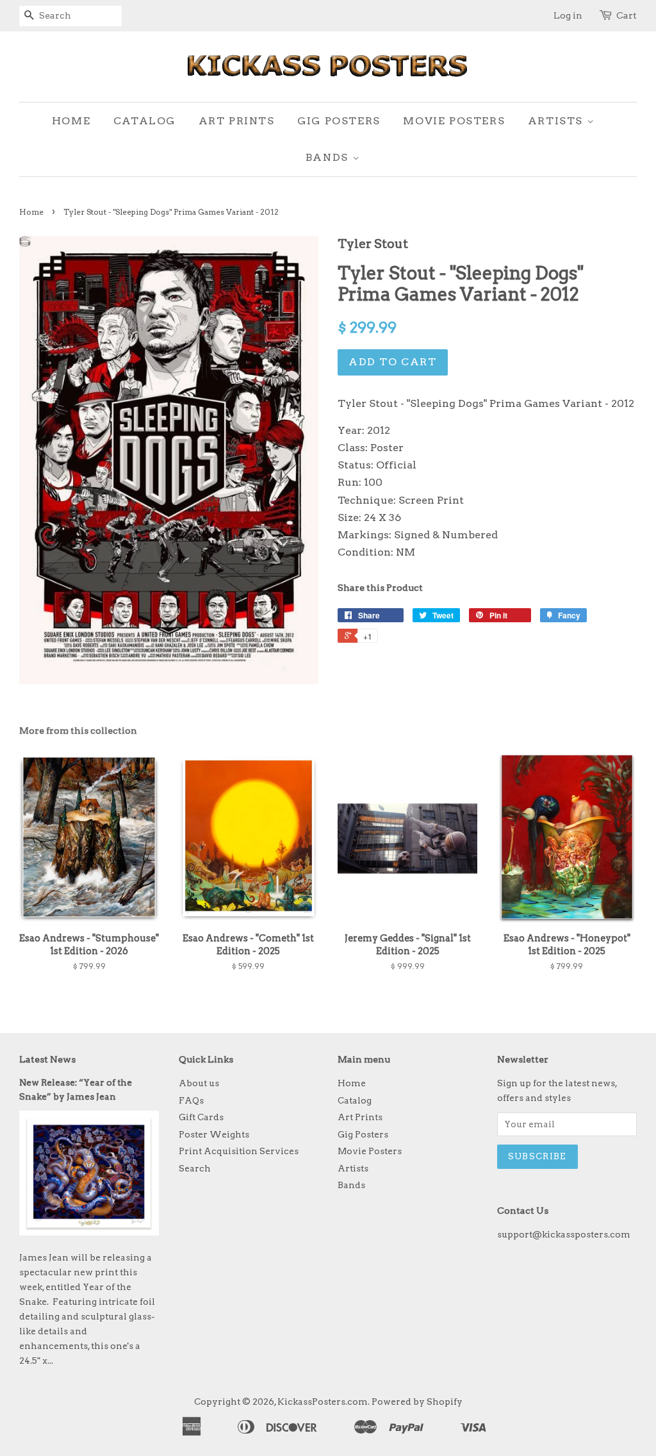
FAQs (191, 1100)
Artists (557, 121)
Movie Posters (454, 121)
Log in (568, 15)
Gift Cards (201, 1117)
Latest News (47, 1059)
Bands (329, 157)
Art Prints (237, 121)
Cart (626, 15)
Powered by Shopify (417, 1401)
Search (195, 1168)
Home (71, 121)
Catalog (144, 121)
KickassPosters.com (322, 1401)
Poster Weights (214, 1134)
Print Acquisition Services (239, 1151)
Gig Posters (339, 121)
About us (199, 1083)
